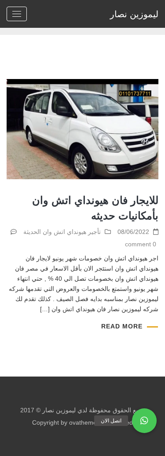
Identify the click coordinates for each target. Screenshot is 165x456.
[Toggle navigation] (17, 14)
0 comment (140, 244)
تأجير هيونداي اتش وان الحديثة (62, 231)
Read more (122, 326)
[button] (144, 420)
